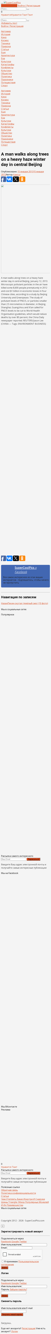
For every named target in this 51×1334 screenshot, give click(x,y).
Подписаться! (33, 859)
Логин (4, 1296)
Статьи (5, 49)
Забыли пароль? (18, 1289)
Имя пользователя (11, 1244)
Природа (6, 46)
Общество (6, 73)
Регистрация (28, 1328)
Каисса (16, 174)
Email (4, 1247)
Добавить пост (9, 5)
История (5, 34)
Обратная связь (9, 1190)
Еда (3, 58)
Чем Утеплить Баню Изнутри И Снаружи (23, 1199)
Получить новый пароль (12, 1314)
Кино (4, 37)
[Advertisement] (25, 441)
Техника (5, 43)
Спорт (4, 85)
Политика (6, 76)
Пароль (14, 1289)
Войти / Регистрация (29, 5)
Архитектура (8, 55)
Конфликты (7, 67)
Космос (5, 40)
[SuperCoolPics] (12, 2)
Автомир (6, 31)
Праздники (7, 79)
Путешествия (8, 82)
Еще (3, 52)
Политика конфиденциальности (18, 1193)
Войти (4, 1268)
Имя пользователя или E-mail (17, 1308)
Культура (6, 61)
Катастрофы (7, 64)
